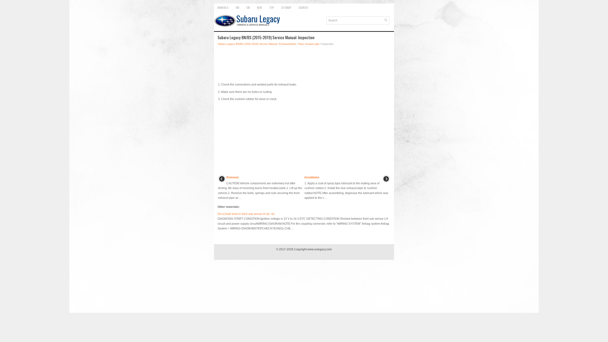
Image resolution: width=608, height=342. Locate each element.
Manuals (223, 7)
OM (237, 7)
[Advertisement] (304, 62)
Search (303, 7)
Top (271, 7)
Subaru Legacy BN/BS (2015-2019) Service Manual (247, 44)
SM (248, 7)
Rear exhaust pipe (308, 44)
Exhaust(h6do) (287, 44)
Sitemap (286, 7)
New (259, 7)
